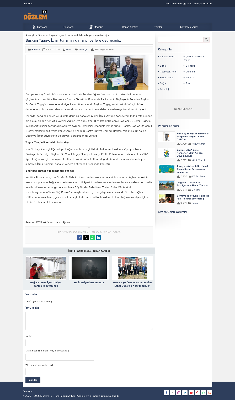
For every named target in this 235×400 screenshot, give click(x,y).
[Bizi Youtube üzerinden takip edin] (191, 392)
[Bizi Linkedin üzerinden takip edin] (185, 392)
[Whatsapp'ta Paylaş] (92, 237)
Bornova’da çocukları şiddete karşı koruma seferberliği (193, 197)
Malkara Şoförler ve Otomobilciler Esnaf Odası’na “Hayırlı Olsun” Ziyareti (132, 286)
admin (69, 49)
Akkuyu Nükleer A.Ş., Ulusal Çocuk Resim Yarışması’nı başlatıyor (192, 169)
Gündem (42, 35)
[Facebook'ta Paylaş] (79, 237)
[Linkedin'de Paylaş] (98, 237)
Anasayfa (30, 35)
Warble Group (100, 395)
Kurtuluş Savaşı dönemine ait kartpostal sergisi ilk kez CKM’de (193, 136)
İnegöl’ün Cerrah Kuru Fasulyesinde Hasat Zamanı (192, 184)
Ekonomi (190, 65)
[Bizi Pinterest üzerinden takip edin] (197, 392)
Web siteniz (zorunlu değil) (39, 365)
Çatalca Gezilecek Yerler (194, 58)
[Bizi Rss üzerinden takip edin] (209, 392)
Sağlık (163, 83)
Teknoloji (164, 89)
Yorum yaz (83, 49)
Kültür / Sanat (167, 77)
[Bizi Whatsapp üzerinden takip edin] (203, 392)
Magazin (190, 77)
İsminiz (29, 336)
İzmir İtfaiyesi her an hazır (89, 282)
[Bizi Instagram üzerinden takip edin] (178, 392)
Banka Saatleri (167, 56)
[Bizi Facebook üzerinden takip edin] (166, 392)
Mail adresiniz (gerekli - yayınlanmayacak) (47, 351)
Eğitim (163, 65)
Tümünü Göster (202, 225)
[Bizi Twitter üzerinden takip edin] (172, 392)
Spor (188, 83)
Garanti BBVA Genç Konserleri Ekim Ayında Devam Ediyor (190, 153)
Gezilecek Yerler (168, 71)
